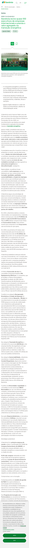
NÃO (14, 535)
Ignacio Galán (6, 31)
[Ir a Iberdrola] (8, 2)
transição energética (13, 126)
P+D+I (15, 31)
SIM (14, 540)
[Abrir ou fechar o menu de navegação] (25, 2)
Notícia (18, 7)
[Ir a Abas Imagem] (12, 45)
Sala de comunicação (10, 7)
